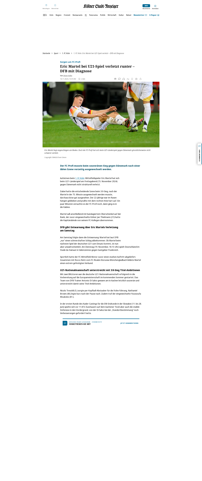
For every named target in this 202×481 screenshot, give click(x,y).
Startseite (46, 53)
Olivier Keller (67, 75)
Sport (56, 53)
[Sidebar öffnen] (45, 15)
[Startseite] (101, 6)
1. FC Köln (66, 53)
